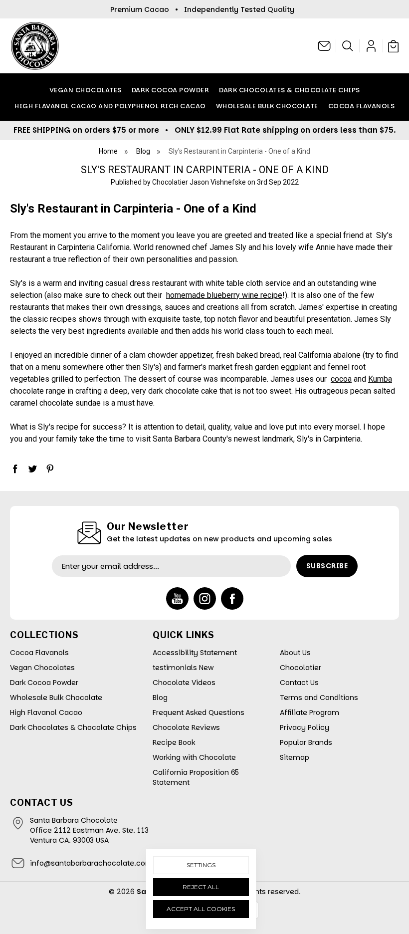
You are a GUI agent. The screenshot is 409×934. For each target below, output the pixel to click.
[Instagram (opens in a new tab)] (205, 598)
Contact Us (299, 683)
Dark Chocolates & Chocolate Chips (289, 90)
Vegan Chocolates (85, 90)
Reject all (201, 887)
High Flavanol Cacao (46, 712)
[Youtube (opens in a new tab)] (177, 598)
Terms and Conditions (319, 697)
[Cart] (392, 46)
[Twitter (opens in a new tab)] (32, 468)
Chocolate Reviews (186, 727)
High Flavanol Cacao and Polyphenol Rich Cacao (110, 106)
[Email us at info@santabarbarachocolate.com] (324, 45)
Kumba (380, 379)
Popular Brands (306, 742)
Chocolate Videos (184, 683)
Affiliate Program (309, 712)
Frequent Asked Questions (198, 712)
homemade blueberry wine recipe (224, 295)
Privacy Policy (304, 727)
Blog (160, 697)
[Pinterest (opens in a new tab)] (50, 468)
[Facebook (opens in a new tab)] (15, 468)
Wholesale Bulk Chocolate (267, 106)
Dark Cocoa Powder (170, 90)
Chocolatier (300, 668)
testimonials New (183, 668)
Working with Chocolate (194, 757)
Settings (201, 865)
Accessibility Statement (195, 653)
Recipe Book (174, 742)
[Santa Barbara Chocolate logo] (35, 45)
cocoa (341, 379)
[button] (348, 45)
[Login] (371, 45)
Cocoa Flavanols (361, 106)
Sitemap (294, 757)
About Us (295, 653)
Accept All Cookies (201, 909)
